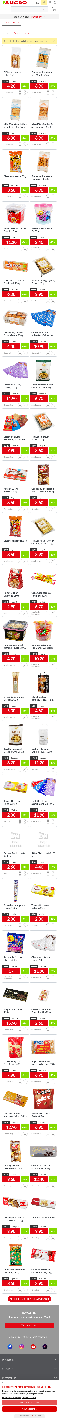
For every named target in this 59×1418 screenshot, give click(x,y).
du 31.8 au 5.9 (12, 22)
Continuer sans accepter (10, 1383)
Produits (8, 1359)
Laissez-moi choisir (29, 1403)
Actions (6, 32)
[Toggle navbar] (5, 9)
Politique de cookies (29, 1398)
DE (37, 2)
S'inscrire (31, 1325)
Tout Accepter (29, 1409)
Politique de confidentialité (11, 1398)
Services (7, 1368)
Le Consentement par (29, 1416)
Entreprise (9, 1378)
